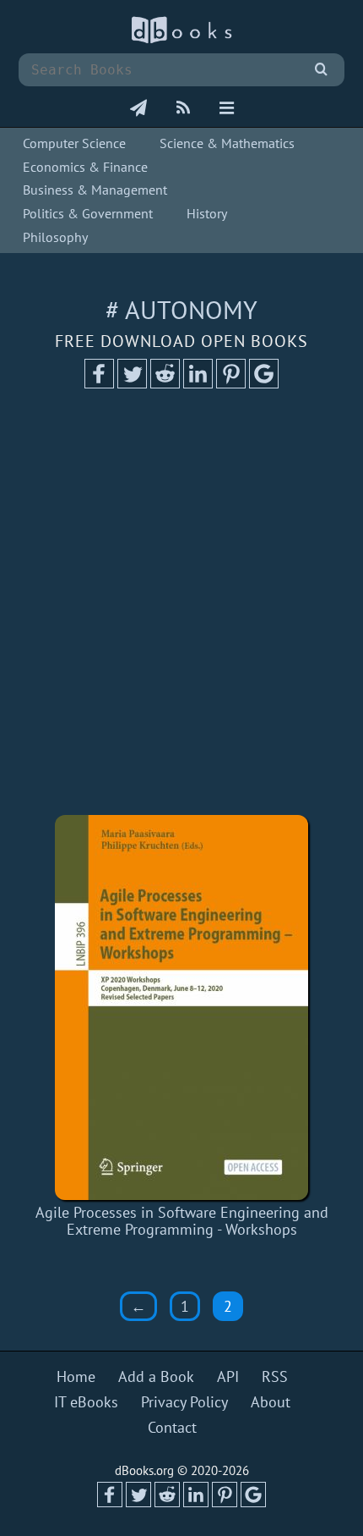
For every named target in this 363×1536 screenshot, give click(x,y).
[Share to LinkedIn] (198, 383)
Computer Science (74, 143)
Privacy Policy (184, 1402)
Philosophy (55, 236)
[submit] (321, 69)
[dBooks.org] (181, 39)
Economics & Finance (85, 166)
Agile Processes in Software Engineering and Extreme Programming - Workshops (181, 1221)
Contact (172, 1427)
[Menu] (226, 109)
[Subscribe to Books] (138, 109)
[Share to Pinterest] (230, 383)
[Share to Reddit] (165, 383)
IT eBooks (86, 1402)
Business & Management (95, 189)
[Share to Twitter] (132, 383)
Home (76, 1376)
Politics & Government (88, 213)
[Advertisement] (181, 608)
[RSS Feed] (183, 109)
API (228, 1376)
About (270, 1402)
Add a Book (156, 1376)
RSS (275, 1376)
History (207, 213)
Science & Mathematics (227, 143)
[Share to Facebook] (99, 383)
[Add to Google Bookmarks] (263, 383)
